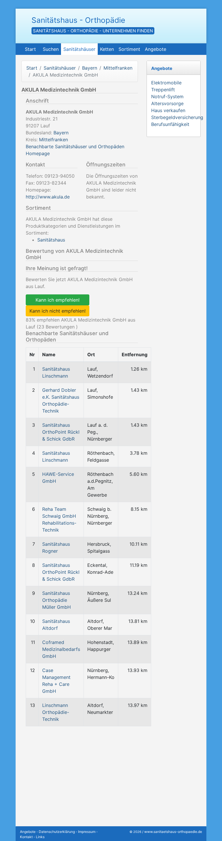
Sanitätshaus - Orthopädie (78, 20)
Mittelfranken (117, 68)
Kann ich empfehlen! (57, 300)
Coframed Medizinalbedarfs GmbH (61, 649)
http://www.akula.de (48, 197)
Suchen (51, 49)
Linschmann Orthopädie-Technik (55, 712)
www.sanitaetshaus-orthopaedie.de (173, 831)
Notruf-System (167, 96)
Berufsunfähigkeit (170, 124)
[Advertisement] (79, 771)
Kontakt (26, 837)
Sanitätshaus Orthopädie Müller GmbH (56, 600)
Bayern (89, 68)
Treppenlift (163, 89)
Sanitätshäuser (79, 49)
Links (40, 837)
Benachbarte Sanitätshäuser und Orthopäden (75, 146)
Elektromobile (166, 83)
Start (30, 49)
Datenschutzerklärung (57, 831)
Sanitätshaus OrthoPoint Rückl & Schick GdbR (60, 432)
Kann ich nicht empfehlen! (57, 311)
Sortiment (129, 49)
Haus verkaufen (168, 110)
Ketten (107, 49)
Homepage (38, 153)
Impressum (86, 831)
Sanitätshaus (51, 240)
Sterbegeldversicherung (177, 117)
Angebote (155, 49)
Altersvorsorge (167, 103)
